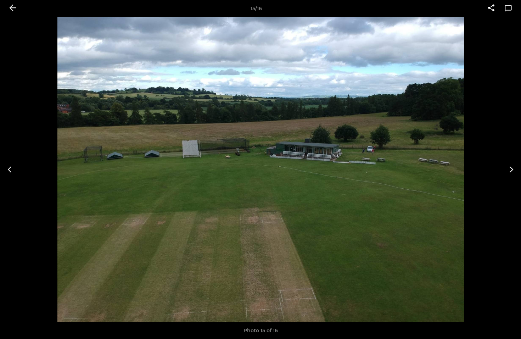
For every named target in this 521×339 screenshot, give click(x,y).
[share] (491, 8)
